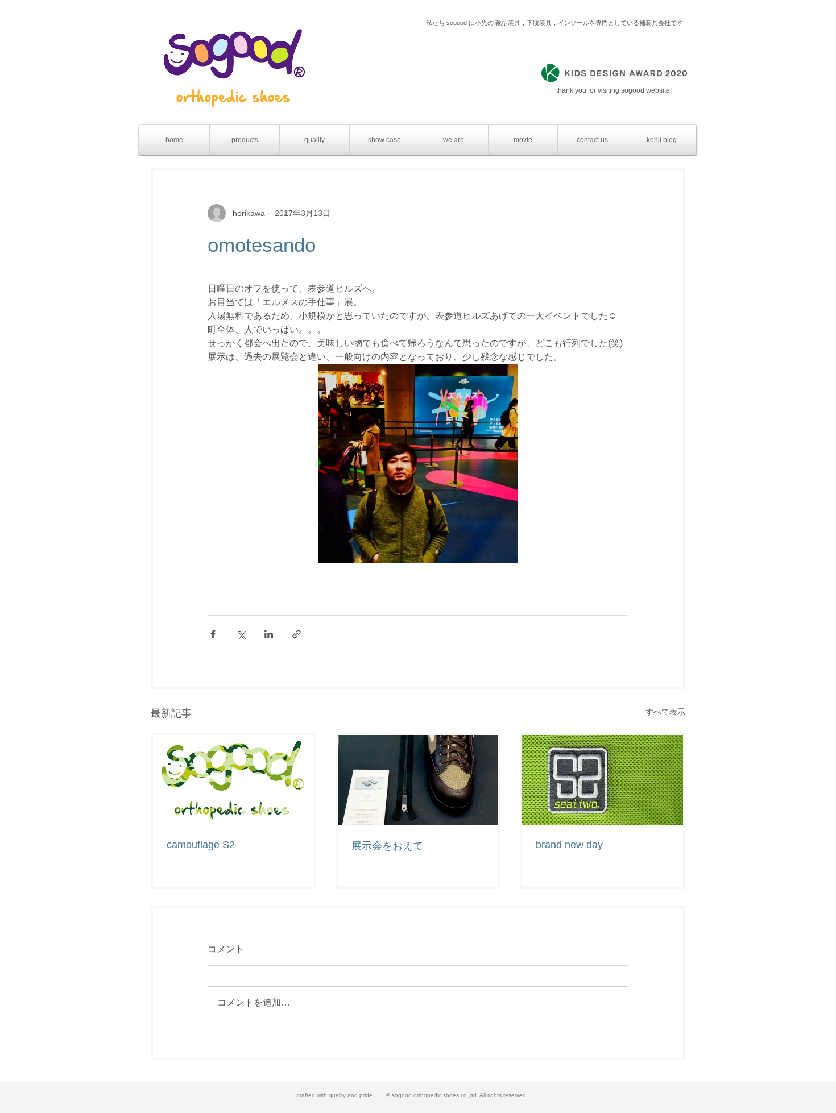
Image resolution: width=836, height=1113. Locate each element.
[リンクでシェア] (296, 634)
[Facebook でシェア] (213, 634)
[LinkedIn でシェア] (268, 634)
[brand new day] (602, 780)
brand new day (569, 844)
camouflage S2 (201, 844)
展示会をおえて (387, 846)
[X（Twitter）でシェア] (240, 634)
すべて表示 (665, 711)
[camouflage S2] (233, 780)
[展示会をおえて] (418, 780)
